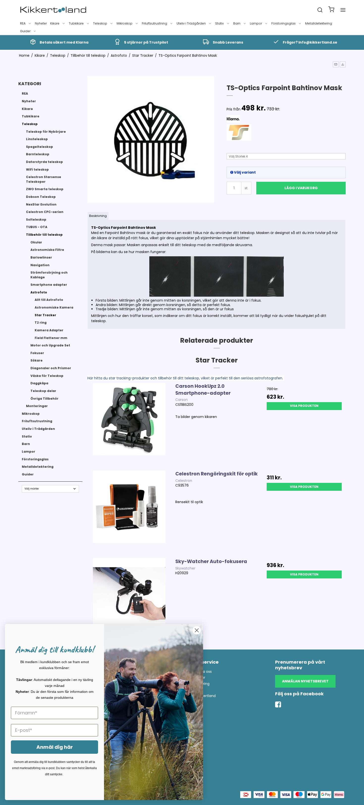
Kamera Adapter (49, 330)
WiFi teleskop (37, 169)
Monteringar (37, 406)
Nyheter (41, 23)
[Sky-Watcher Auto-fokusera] (129, 599)
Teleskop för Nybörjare (46, 132)
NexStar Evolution (41, 204)
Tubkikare (76, 23)
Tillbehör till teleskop (44, 235)
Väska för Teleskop (46, 376)
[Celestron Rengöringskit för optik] (129, 511)
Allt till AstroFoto (49, 300)
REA (23, 23)
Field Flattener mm (51, 338)
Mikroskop (124, 23)
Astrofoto (38, 292)
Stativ (219, 23)
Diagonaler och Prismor (50, 368)
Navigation (40, 265)
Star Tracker (45, 315)
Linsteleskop (37, 139)
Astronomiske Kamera (54, 307)
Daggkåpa (39, 383)
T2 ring (41, 322)
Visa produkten (304, 406)
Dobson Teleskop (41, 197)
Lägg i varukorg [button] (301, 187)
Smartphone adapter (48, 285)
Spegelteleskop (39, 147)
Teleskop (100, 23)
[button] (336, 64)
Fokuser (37, 353)
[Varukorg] (331, 10)
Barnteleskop (37, 154)
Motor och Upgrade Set (50, 345)
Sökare (36, 360)
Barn (236, 23)
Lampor (256, 23)
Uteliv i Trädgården (191, 23)
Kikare (54, 23)
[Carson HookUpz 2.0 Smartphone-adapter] (129, 424)
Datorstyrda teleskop (44, 162)
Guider (25, 31)
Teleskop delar (43, 391)
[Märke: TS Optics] (239, 136)
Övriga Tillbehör (44, 398)
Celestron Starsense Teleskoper (43, 179)
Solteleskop (36, 219)
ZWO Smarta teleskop (44, 189)
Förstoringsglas (283, 23)
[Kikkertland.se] (53, 10)
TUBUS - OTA (36, 227)
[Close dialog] (196, 630)
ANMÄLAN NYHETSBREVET (305, 681)
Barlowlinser (41, 257)
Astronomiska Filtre (47, 250)
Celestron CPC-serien (44, 212)
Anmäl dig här (54, 747)
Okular (36, 242)
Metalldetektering (318, 23)
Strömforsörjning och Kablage (49, 274)
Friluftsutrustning (154, 23)
